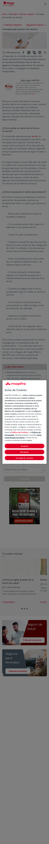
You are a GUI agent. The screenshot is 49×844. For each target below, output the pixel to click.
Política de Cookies (19, 432)
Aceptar (24, 446)
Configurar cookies (24, 458)
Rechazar (24, 452)
